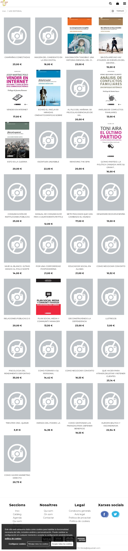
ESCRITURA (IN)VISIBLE (48, 162)
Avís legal (80, 514)
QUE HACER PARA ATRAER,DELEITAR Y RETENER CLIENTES (110, 373)
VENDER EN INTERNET (17, 109)
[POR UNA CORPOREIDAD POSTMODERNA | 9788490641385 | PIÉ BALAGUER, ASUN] (48, 244)
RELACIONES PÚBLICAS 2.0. (17, 318)
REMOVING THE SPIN (80, 162)
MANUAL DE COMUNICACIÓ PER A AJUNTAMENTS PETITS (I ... (48, 217)
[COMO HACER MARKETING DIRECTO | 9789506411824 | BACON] (17, 453)
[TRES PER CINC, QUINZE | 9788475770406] (17, 401)
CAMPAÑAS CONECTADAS (17, 57)
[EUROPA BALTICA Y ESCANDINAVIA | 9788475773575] (111, 401)
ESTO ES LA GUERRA (17, 162)
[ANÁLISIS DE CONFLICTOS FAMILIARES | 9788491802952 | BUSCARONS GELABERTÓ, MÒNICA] (111, 88)
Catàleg (17, 514)
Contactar (48, 517)
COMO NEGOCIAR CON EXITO (110, 266)
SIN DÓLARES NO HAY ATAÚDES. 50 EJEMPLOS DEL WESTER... (111, 60)
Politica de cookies (79, 521)
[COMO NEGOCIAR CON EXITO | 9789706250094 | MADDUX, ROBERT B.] (111, 244)
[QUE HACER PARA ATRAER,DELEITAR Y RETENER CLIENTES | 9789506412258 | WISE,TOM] (111, 349)
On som (48, 514)
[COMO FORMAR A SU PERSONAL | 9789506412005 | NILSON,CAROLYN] (48, 349)
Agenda (17, 517)
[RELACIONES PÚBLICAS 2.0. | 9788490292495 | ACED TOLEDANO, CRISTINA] (17, 297)
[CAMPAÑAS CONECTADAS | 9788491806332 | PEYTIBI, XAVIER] (17, 35)
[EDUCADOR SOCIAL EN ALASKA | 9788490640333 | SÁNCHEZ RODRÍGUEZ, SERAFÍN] (79, 244)
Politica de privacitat (80, 517)
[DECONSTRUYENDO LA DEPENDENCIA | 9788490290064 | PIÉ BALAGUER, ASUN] (79, 297)
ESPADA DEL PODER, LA (48, 423)
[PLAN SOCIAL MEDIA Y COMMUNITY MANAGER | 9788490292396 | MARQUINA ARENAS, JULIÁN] (48, 297)
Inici (17, 510)
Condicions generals (80, 510)
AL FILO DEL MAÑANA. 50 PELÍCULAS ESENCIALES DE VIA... (80, 112)
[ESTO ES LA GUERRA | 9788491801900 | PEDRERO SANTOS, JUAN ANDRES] (17, 140)
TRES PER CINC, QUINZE (17, 423)
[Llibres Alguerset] (4, 3)
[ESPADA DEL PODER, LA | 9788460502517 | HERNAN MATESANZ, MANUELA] (48, 401)
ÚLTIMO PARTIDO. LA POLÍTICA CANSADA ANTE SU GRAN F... (111, 164)
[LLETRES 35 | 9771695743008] (111, 297)
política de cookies (13, 539)
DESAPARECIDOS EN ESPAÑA (111, 214)
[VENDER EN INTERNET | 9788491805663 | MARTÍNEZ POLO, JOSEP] (17, 88)
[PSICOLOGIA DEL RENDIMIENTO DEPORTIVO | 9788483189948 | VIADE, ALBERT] (17, 349)
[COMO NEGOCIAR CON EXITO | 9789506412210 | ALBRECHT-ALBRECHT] (79, 349)
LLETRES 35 (111, 318)
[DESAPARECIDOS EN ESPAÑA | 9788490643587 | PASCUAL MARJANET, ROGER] (111, 192)
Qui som (17, 521)
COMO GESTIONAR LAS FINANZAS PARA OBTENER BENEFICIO (79, 426)
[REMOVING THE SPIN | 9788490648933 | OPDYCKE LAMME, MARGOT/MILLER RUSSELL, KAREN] (79, 140)
